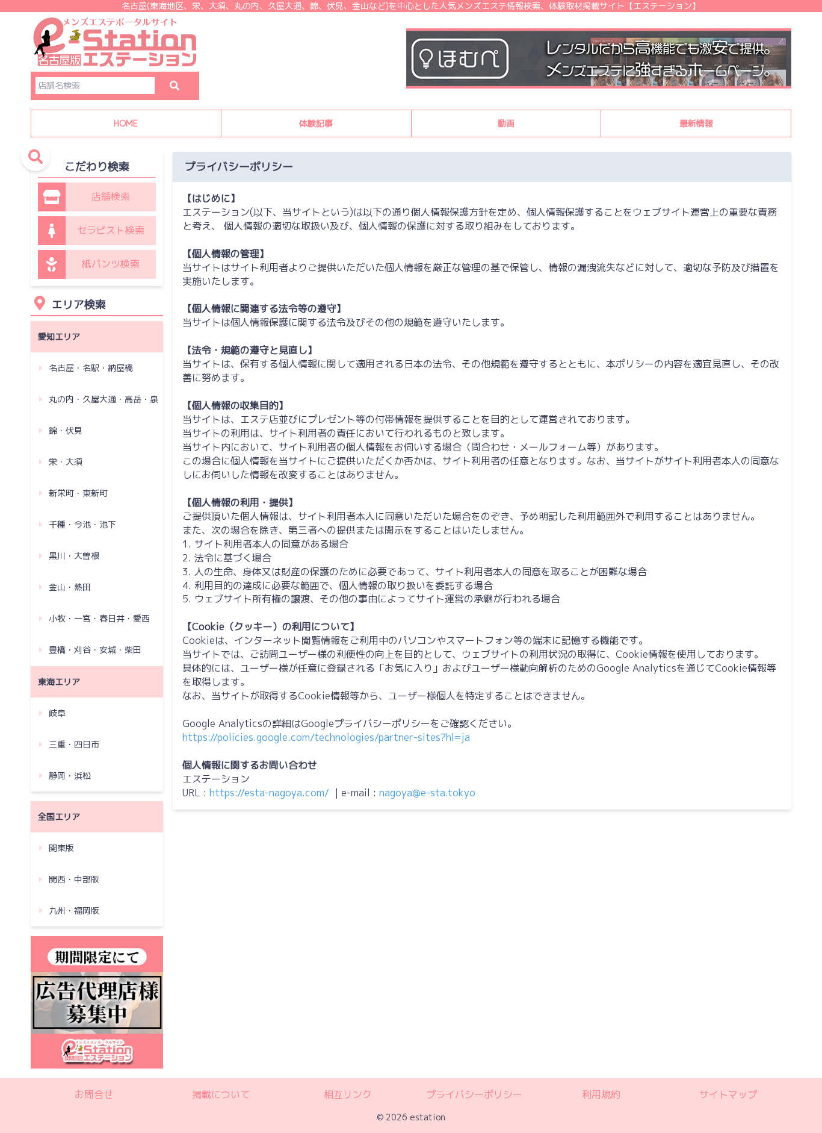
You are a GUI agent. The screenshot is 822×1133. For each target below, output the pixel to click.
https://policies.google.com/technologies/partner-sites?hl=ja (326, 737)
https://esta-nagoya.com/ (269, 792)
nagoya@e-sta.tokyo (427, 792)
